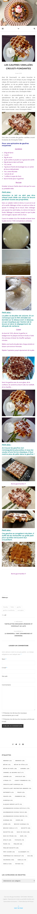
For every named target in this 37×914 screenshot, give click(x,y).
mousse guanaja (21, 824)
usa (30, 855)
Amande (7, 760)
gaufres (19, 607)
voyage (19, 863)
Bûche (7, 764)
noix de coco (23, 832)
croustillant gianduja (13, 784)
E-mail (4, 668)
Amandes (20, 760)
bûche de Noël (10, 768)
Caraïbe (7, 776)
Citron (7, 780)
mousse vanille (10, 828)
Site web (4, 676)
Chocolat (20, 776)
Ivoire (19, 820)
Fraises (7, 796)
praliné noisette (11, 848)
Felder (12, 607)
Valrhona (8, 859)
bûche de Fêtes (21, 764)
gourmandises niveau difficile (16, 808)
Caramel (24, 768)
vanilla (22, 859)
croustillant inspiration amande (17, 788)
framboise (20, 796)
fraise (21, 792)
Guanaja (7, 820)
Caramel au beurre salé (13, 772)
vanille (7, 863)
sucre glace (21, 610)
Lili (5, 615)
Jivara (7, 824)
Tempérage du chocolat (13, 855)
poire (6, 844)
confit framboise (23, 780)
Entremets (8, 792)
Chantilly (5, 607)
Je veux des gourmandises (12, 897)
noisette (25, 828)
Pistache (19, 840)
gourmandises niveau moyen (15, 816)
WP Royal (30, 901)
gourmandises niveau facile (15, 812)
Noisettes (8, 832)
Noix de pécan (10, 836)
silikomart (23, 852)
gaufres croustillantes (9, 610)
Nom (4, 659)
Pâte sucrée (9, 852)
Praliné (18, 844)
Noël (23, 836)
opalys (7, 840)
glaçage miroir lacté (12, 804)
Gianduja (8, 800)
